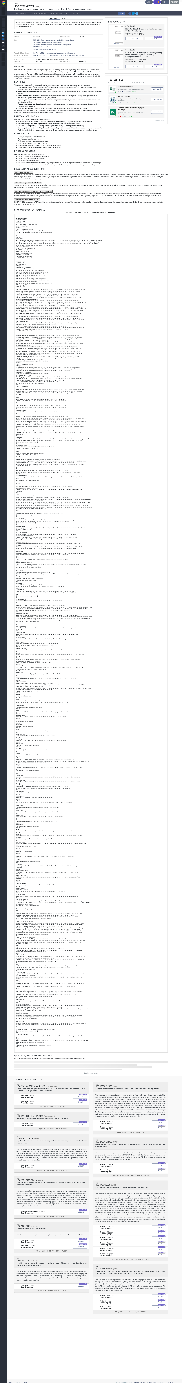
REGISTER (174, 2)
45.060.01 (129, 1312)
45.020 (133, 1175)
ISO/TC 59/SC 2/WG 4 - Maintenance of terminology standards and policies (58, 55)
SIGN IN (165, 2)
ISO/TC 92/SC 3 (61, 1129)
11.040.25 (52, 1106)
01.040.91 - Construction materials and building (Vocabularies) (53, 40)
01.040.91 (34, 13)
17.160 (50, 1290)
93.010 (66, 13)
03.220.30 (125, 1175)
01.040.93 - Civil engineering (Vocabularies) (47, 42)
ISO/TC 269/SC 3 (143, 1175)
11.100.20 (130, 1132)
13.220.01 (50, 1129)
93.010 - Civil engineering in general (44, 49)
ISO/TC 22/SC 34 (61, 1216)
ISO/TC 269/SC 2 (140, 1312)
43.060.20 (50, 1216)
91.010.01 (59, 13)
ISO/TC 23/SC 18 (61, 1170)
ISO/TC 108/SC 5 (60, 1290)
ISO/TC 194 (140, 1132)
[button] (121, 13)
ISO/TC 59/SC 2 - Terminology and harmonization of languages (54, 53)
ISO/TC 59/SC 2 (76, 13)
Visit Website (157, 89)
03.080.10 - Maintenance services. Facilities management (52, 45)
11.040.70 (50, 1251)
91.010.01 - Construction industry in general (47, 47)
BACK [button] (16, 13)
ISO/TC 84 (61, 1106)
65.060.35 (50, 1170)
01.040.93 (42, 13)
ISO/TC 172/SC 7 (61, 1251)
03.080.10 (51, 13)
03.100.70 (124, 1259)
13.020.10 (133, 1259)
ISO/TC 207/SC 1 (144, 1259)
